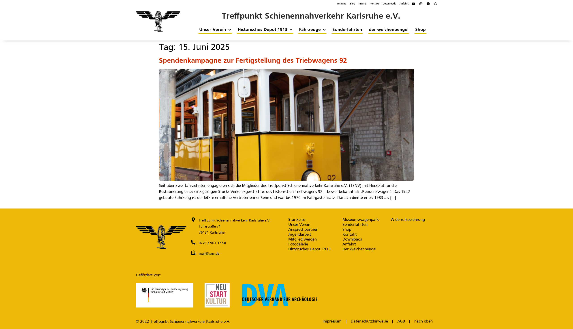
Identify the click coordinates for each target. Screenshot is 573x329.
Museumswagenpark (360, 220)
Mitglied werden (302, 239)
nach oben (423, 321)
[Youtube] (413, 4)
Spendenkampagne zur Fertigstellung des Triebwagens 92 (253, 61)
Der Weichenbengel (359, 249)
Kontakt (374, 3)
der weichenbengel (388, 30)
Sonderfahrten (347, 30)
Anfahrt (404, 3)
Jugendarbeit (299, 235)
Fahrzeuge (310, 30)
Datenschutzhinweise (369, 321)
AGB (401, 321)
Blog (352, 3)
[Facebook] (428, 4)
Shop (420, 30)
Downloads (389, 3)
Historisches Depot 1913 (262, 30)
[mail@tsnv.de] (193, 253)
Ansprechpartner (302, 230)
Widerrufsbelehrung (408, 220)
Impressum (332, 321)
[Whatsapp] (435, 4)
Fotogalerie (298, 244)
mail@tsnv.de (209, 254)
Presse (362, 3)
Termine (341, 3)
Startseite (296, 220)
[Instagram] (421, 4)
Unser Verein (212, 30)
